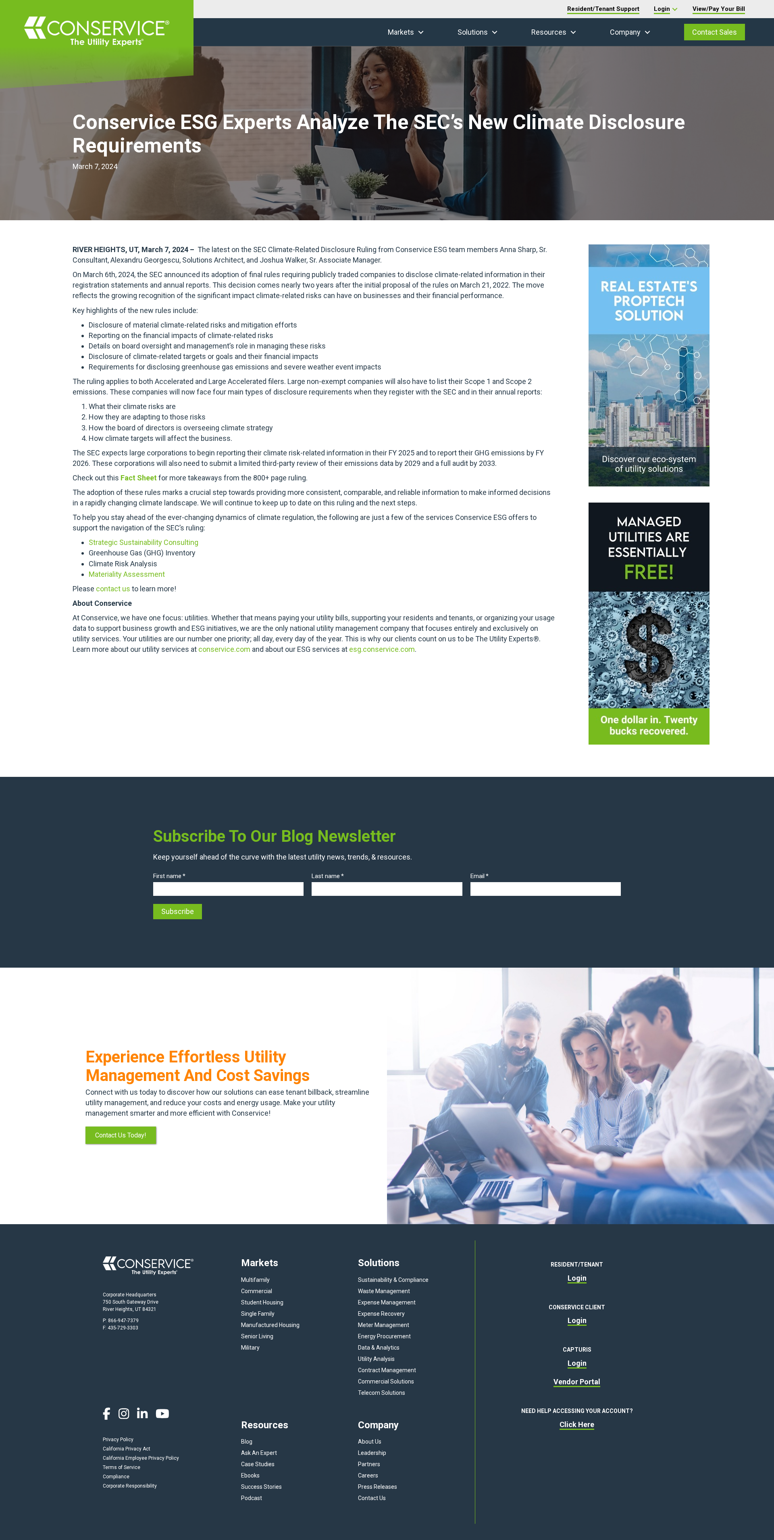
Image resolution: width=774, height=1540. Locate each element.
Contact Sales (714, 32)
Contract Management (387, 1370)
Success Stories (261, 1487)
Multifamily (255, 1280)
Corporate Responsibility (130, 1486)
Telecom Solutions (381, 1393)
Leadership (372, 1453)
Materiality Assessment (127, 574)
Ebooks (250, 1475)
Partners (369, 1464)
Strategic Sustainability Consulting (144, 542)
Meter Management (383, 1325)
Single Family (258, 1313)
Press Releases (377, 1487)
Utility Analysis (376, 1359)
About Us (369, 1441)
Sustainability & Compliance (393, 1280)
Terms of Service (121, 1467)
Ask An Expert (259, 1453)
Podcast (251, 1498)
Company (625, 32)
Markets (401, 32)
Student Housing (262, 1302)
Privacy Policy (118, 1439)
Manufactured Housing (270, 1325)
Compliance (116, 1476)
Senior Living (257, 1336)
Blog (246, 1441)
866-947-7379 (123, 1320)
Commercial (256, 1291)
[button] (421, 32)
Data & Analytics (378, 1347)
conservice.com (224, 649)
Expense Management (387, 1302)
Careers (368, 1475)
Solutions (473, 32)
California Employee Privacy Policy (141, 1458)
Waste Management (384, 1291)
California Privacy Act (126, 1449)
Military (250, 1347)
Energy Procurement (384, 1336)
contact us (113, 588)
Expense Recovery (381, 1313)
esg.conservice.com (382, 649)
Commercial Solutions (386, 1381)
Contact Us (372, 1498)
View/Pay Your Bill (719, 9)
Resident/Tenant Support (603, 9)
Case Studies (258, 1464)
